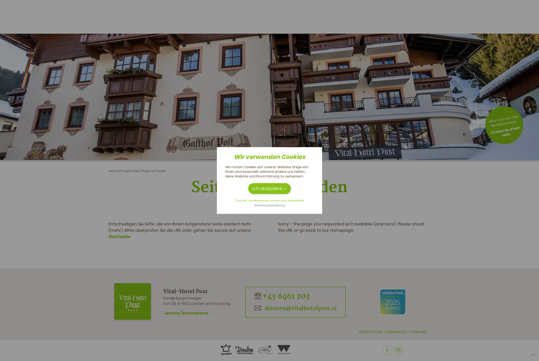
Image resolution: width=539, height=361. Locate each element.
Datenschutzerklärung (269, 205)
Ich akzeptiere (267, 188)
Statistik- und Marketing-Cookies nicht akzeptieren (269, 200)
